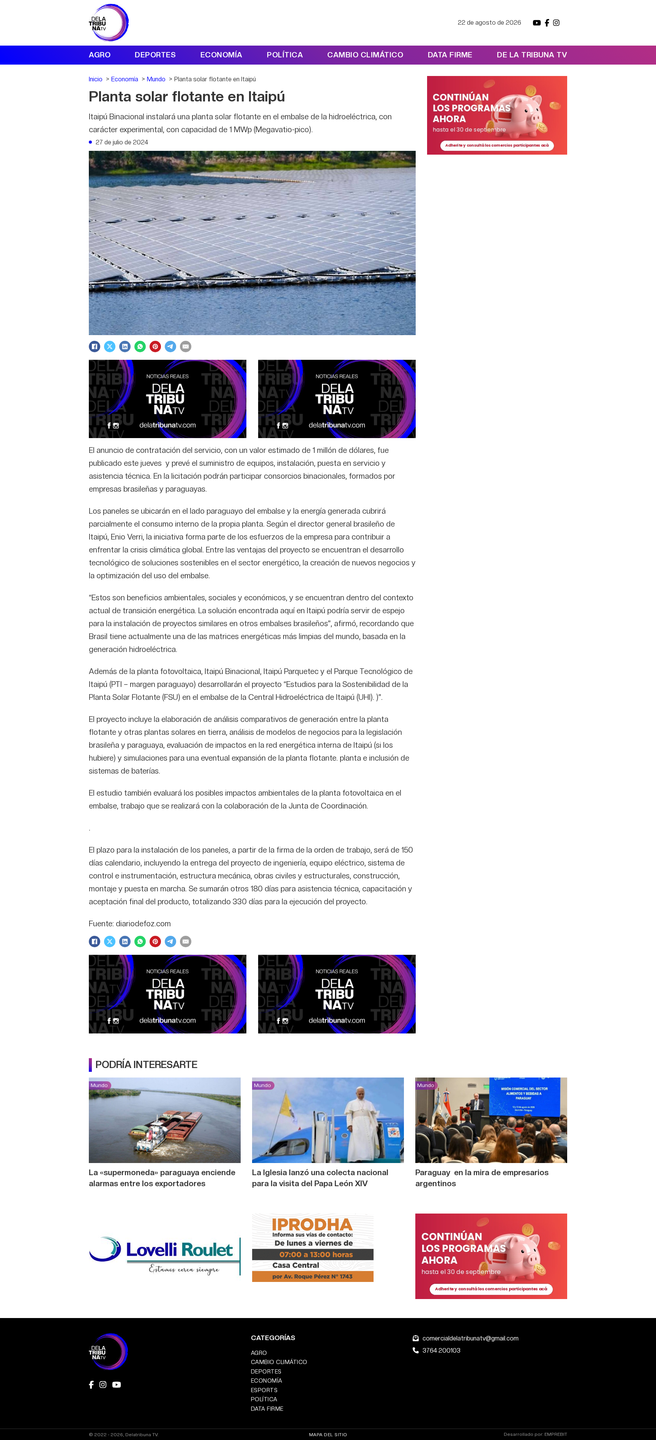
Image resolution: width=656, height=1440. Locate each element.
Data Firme (450, 55)
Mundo (99, 1085)
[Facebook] (94, 346)
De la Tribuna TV (532, 55)
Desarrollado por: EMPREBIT (535, 1434)
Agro (99, 55)
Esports (264, 1390)
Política (285, 55)
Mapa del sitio (328, 1434)
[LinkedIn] (125, 346)
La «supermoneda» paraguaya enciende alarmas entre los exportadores (162, 1178)
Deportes (155, 55)
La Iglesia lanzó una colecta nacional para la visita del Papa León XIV (320, 1178)
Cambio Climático (365, 55)
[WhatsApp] (140, 346)
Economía (221, 55)
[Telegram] (170, 346)
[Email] (185, 346)
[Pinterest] (155, 346)
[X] (109, 346)
